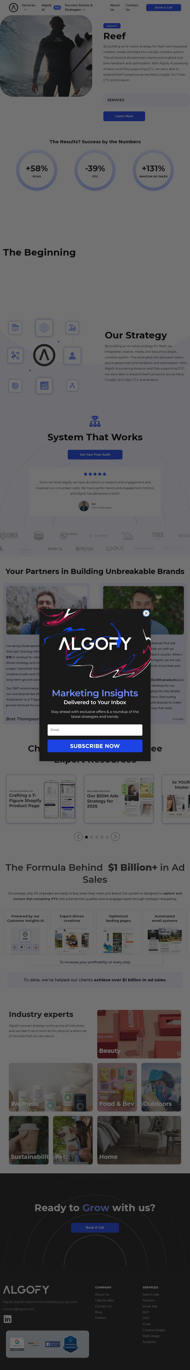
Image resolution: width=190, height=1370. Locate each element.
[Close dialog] (146, 613)
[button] (95, 750)
